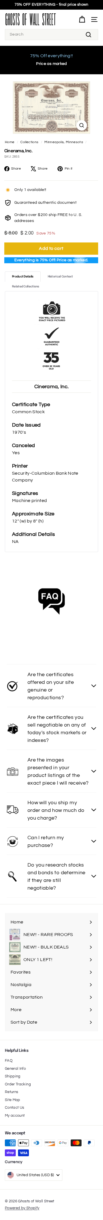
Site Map (12, 1100)
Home (9, 142)
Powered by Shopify (22, 1208)
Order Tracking (18, 1084)
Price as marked (51, 64)
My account (15, 1116)
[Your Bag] (82, 19)
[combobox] (51, 34)
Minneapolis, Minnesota (63, 142)
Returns (11, 1092)
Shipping (13, 1076)
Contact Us (14, 1108)
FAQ (9, 1061)
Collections (29, 142)
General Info (15, 1069)
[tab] (23, 276)
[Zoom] (81, 125)
